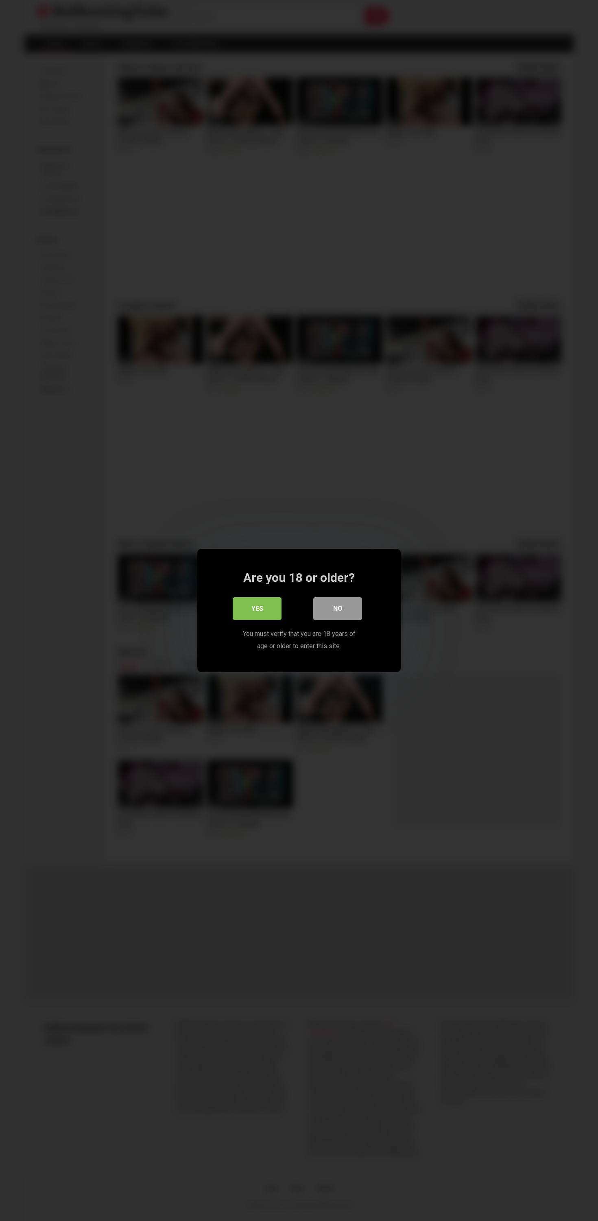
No (338, 608)
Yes (257, 608)
